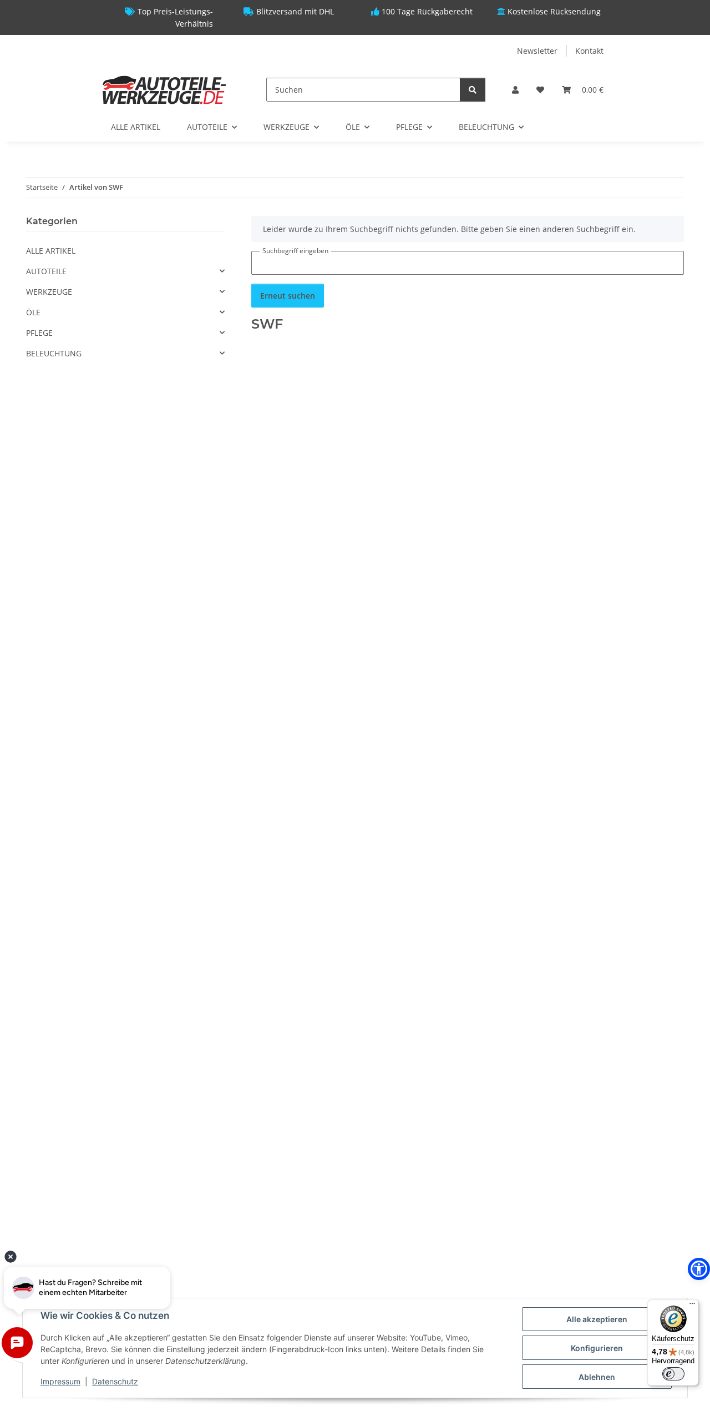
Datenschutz (115, 1381)
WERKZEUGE (49, 291)
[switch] (673, 1373)
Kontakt (589, 51)
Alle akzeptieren (596, 1319)
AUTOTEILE (46, 271)
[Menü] (692, 1306)
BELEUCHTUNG (54, 353)
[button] (515, 89)
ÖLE (33, 312)
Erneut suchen (287, 295)
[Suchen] (472, 90)
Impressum (60, 1381)
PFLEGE (39, 332)
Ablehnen (597, 1377)
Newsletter (537, 51)
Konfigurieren (597, 1348)
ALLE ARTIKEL (50, 250)
